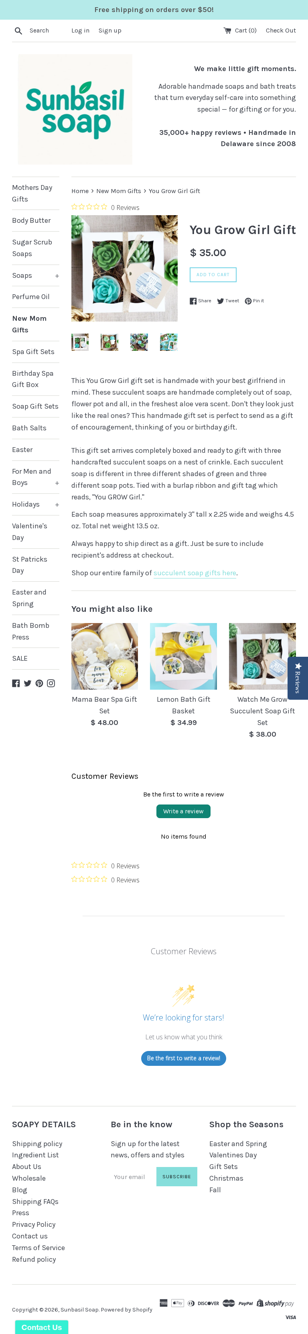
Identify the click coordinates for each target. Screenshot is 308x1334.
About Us (26, 1166)
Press (20, 1212)
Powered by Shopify (126, 1309)
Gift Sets (223, 1166)
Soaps (35, 275)
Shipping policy (37, 1143)
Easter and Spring (29, 598)
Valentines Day (233, 1155)
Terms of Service (38, 1247)
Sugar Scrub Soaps (32, 248)
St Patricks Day (29, 565)
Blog (19, 1189)
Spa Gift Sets (33, 351)
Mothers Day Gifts (32, 193)
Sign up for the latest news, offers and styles (147, 1149)
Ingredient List (35, 1155)
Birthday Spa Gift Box (33, 379)
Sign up (110, 30)
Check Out (281, 30)
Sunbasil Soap (80, 1309)
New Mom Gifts (29, 324)
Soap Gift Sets (35, 406)
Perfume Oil (31, 296)
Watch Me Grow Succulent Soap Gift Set (262, 711)
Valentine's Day (29, 531)
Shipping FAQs (35, 1201)
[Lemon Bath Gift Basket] (183, 656)
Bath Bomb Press (30, 631)
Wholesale (29, 1178)
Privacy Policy (33, 1224)
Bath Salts (29, 428)
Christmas (226, 1178)
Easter (22, 449)
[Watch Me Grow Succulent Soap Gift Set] (262, 656)
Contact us (30, 1236)
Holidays (35, 504)
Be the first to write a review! (183, 1058)
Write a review (183, 811)
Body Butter (31, 220)
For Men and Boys (35, 477)
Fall (215, 1189)
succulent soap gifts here (195, 572)
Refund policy (34, 1259)
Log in (80, 30)
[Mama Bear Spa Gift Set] (104, 656)
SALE (20, 658)
